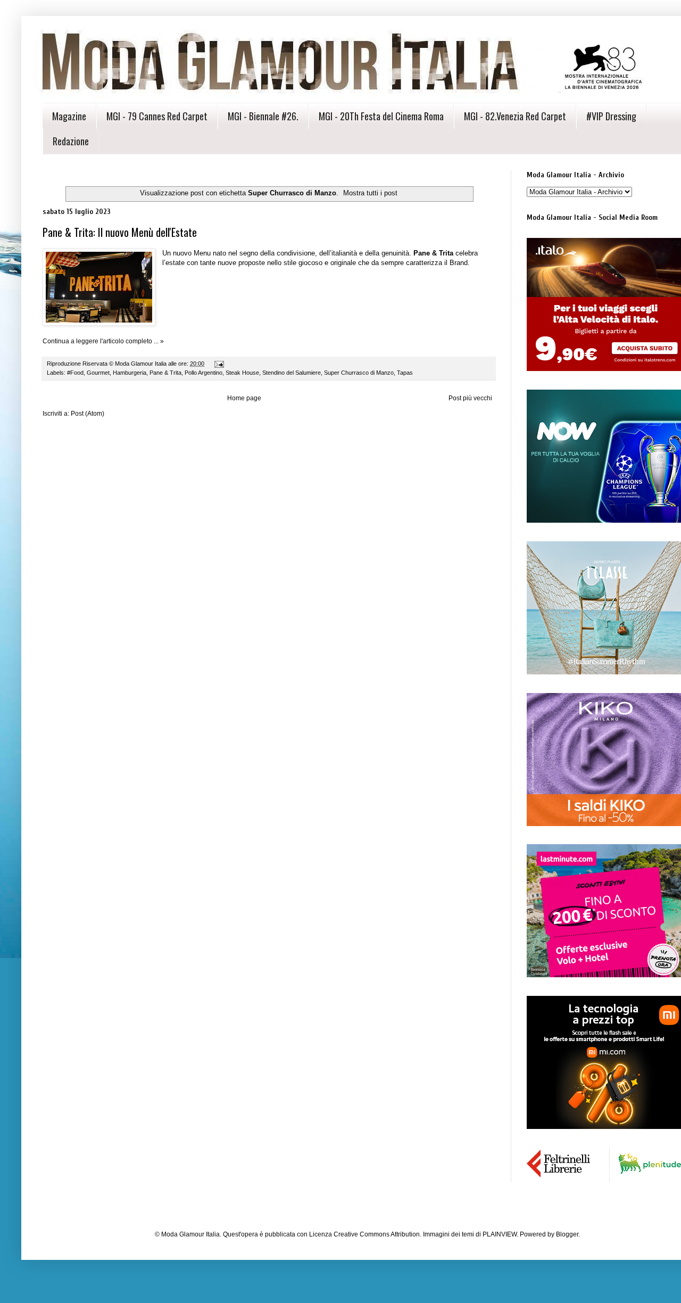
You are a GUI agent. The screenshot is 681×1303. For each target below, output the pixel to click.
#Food (75, 372)
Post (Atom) (87, 413)
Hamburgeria (129, 372)
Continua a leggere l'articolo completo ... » (103, 341)
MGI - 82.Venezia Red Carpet (515, 116)
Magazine (69, 116)
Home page (244, 398)
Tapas (405, 372)
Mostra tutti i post (370, 193)
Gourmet (98, 372)
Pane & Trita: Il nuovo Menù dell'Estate (120, 232)
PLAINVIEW (500, 1234)
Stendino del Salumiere (291, 372)
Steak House (242, 372)
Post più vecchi (470, 398)
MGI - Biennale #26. (263, 116)
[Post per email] (219, 363)
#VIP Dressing (611, 116)
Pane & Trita (165, 372)
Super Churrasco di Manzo (359, 372)
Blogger (567, 1234)
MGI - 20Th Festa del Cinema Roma (381, 116)
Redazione (71, 141)
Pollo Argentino (203, 372)
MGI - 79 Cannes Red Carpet (156, 116)
